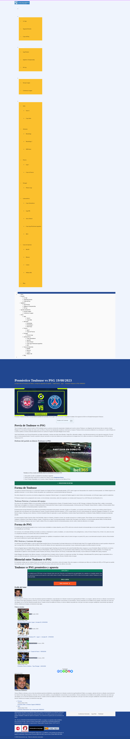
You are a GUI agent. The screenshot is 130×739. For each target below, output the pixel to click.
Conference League (27, 90)
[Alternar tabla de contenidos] (70, 421)
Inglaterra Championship (29, 59)
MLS (27, 234)
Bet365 (27, 249)
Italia (24, 106)
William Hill (29, 272)
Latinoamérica (26, 198)
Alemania (25, 129)
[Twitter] (61, 671)
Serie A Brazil (29, 218)
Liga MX (28, 211)
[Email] (66, 671)
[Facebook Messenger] (71, 671)
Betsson (28, 257)
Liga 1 (27, 164)
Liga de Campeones (24, 78)
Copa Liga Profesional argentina (33, 226)
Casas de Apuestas (27, 244)
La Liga (25, 21)
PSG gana (65, 579)
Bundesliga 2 (29, 141)
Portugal (25, 183)
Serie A (27, 110)
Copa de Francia (30, 172)
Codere (27, 264)
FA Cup (24, 67)
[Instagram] (69, 671)
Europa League (26, 82)
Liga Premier (26, 52)
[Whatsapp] (63, 671)
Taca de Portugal (33, 658)
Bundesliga (28, 133)
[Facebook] (58, 671)
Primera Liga (29, 187)
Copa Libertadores (30, 203)
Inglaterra (22, 47)
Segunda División (27, 28)
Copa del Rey (26, 36)
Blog (24, 283)
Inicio (21, 8)
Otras (21, 101)
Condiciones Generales (83, 713)
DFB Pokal (28, 149)
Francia (24, 160)
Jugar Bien (93, 713)
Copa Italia (28, 118)
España (21, 16)
